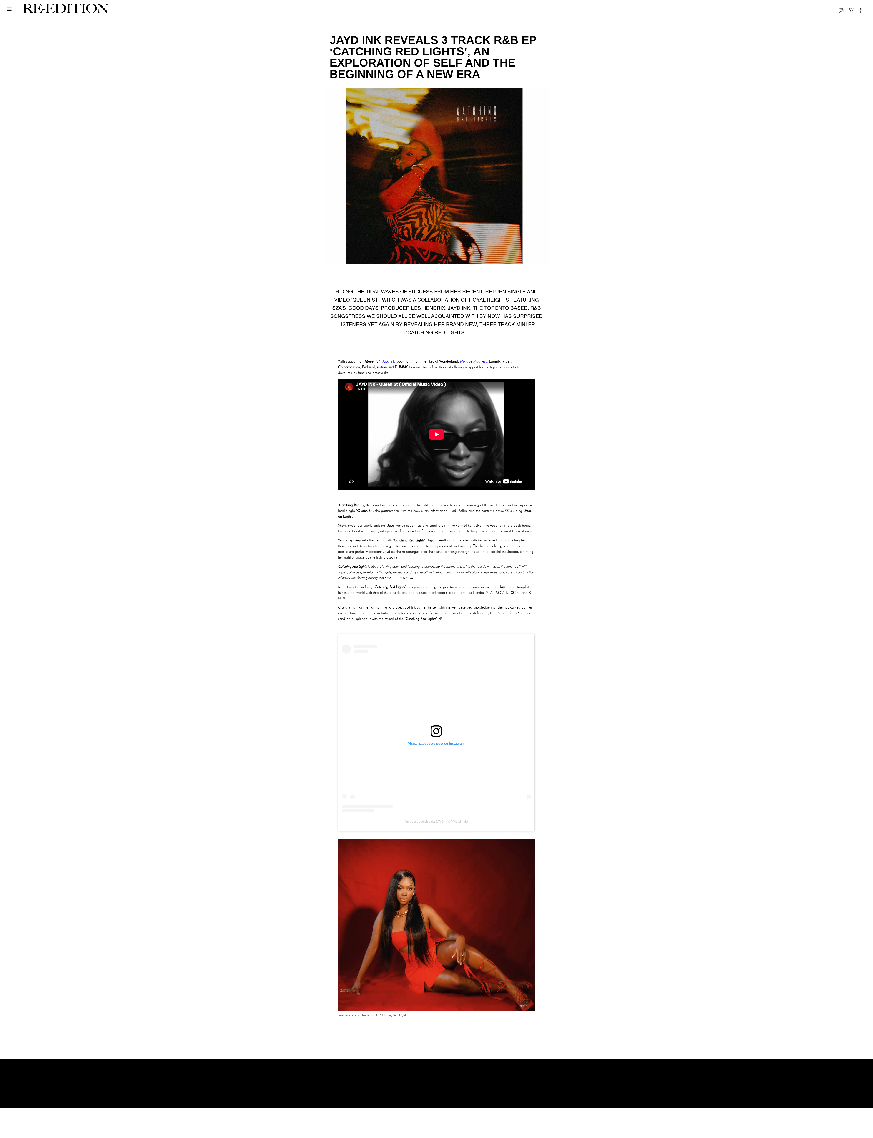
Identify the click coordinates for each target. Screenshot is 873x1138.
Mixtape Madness (473, 361)
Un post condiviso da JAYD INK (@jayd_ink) (436, 821)
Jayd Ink (388, 361)
